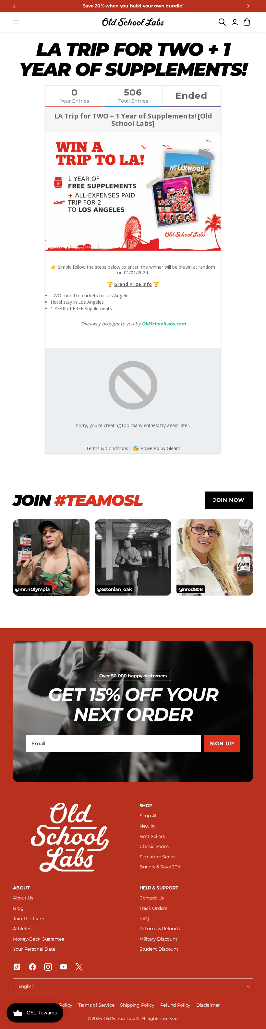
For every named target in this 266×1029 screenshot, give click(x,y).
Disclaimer (208, 1005)
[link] (133, 6)
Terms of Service (96, 1005)
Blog (18, 908)
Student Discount (158, 949)
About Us (23, 898)
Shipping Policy (138, 1005)
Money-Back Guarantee (38, 939)
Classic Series (154, 846)
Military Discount (158, 939)
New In (146, 826)
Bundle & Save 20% (160, 867)
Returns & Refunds (159, 929)
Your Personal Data (34, 949)
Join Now (229, 500)
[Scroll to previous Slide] (14, 6)
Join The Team (28, 919)
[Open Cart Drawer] (247, 22)
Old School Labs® (121, 1018)
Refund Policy (176, 1005)
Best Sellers (152, 836)
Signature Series (157, 857)
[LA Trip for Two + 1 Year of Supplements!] (133, 22)
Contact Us (151, 898)
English (26, 986)
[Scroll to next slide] (248, 6)
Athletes (22, 929)
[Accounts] (234, 22)
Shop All (148, 816)
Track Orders (153, 908)
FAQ (144, 919)
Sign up (222, 744)
